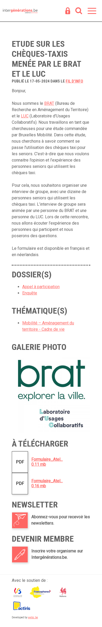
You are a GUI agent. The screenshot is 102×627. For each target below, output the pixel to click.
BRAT (49, 103)
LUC (25, 115)
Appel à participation (41, 286)
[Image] (51, 394)
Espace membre (68, 11)
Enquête (29, 293)
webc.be (33, 617)
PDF (20, 461)
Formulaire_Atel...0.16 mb (47, 483)
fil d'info (74, 81)
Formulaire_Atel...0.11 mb (47, 462)
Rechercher (79, 11)
